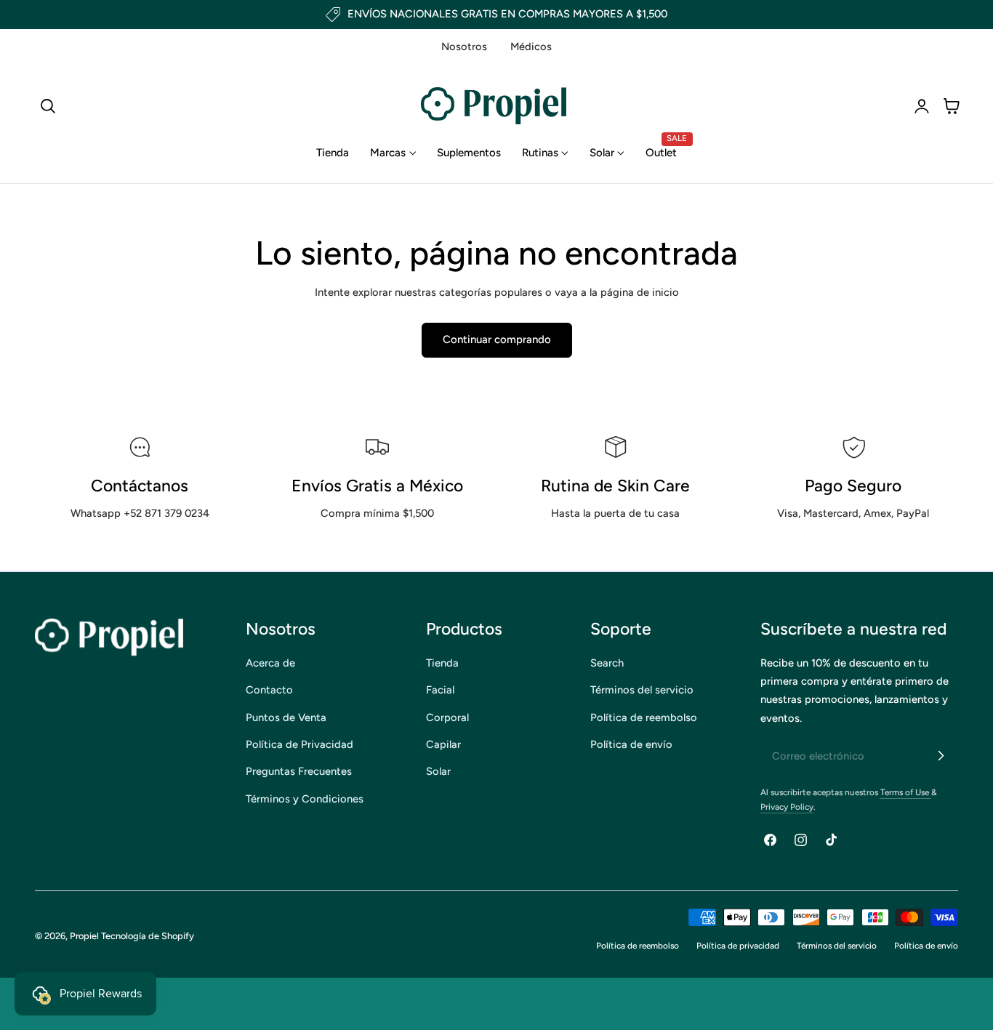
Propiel (84, 935)
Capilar (443, 744)
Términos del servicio (642, 689)
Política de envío (631, 744)
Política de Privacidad (299, 744)
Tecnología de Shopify (147, 935)
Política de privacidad (737, 946)
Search (607, 662)
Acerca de (270, 662)
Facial (440, 689)
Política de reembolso (643, 716)
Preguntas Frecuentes (299, 771)
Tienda (442, 662)
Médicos (531, 46)
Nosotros (464, 46)
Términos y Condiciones (304, 798)
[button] (48, 106)
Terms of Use (905, 792)
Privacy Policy (786, 807)
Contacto (269, 689)
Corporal (447, 716)
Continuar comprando (497, 339)
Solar (438, 771)
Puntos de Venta (286, 716)
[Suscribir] (940, 755)
